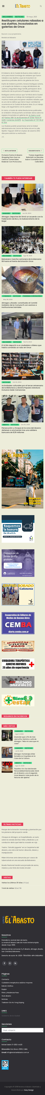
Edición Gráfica (7, 986)
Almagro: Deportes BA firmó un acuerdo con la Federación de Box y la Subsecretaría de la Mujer (22, 218)
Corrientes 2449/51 (13, 120)
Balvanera (8, 17)
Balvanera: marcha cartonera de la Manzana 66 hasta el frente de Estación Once (21, 260)
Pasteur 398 (9, 118)
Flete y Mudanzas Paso (10, 992)
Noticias (19, 17)
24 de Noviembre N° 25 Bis (24, 118)
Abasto (6, 425)
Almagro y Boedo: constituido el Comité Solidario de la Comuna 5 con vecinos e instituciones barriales (19, 305)
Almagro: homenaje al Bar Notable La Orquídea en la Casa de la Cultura (24, 756)
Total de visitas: (8, 888)
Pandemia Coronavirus (32, 296)
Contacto (5, 979)
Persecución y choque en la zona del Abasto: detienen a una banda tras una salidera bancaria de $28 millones (21, 430)
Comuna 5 (7, 296)
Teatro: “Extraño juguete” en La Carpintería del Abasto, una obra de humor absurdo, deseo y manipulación (20, 850)
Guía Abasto (6, 996)
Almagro (6, 213)
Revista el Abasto (9, 37)
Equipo (4, 989)
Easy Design (29, 1090)
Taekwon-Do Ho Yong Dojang (13, 1002)
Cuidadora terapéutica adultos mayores (17, 983)
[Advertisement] (22, 800)
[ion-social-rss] (15, 963)
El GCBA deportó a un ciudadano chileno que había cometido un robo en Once (21, 346)
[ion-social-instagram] (10, 963)
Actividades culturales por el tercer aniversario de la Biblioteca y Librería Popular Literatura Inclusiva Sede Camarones (22, 387)
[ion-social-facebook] (4, 963)
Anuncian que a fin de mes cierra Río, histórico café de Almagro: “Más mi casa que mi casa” (26, 740)
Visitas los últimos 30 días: (12, 883)
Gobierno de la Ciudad (11, 1016)
